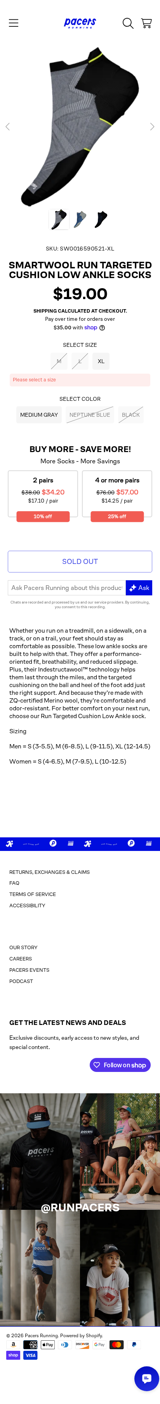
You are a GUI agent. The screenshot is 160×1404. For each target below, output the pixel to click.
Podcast (21, 981)
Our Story (23, 947)
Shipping (45, 311)
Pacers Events (29, 970)
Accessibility (27, 905)
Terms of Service (32, 894)
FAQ (14, 883)
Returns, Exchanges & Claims (49, 872)
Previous (8, 127)
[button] (13, 23)
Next (152, 127)
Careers (20, 959)
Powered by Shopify (81, 1335)
